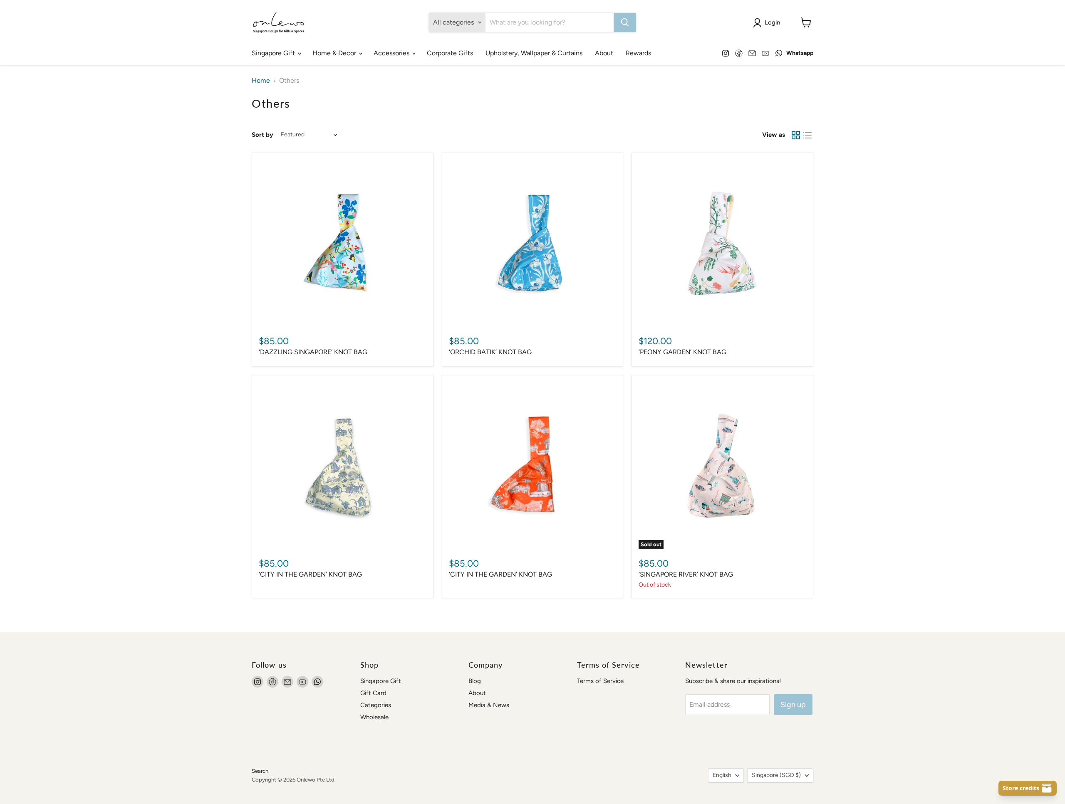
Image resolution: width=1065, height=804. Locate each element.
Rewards (638, 53)
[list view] (807, 135)
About (604, 53)
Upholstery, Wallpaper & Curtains (533, 53)
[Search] (625, 22)
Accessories (392, 53)
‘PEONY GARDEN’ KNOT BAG (682, 352)
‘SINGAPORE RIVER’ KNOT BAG (686, 574)
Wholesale (374, 717)
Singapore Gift (274, 53)
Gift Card (373, 693)
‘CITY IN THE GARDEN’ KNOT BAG (310, 574)
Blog (474, 681)
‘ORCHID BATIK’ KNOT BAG (490, 352)
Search (260, 771)
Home (261, 80)
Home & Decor (335, 53)
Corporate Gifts (450, 53)
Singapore (776, 775)
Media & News (488, 705)
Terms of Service (600, 681)
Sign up (793, 704)
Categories (375, 705)
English (722, 775)
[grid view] (796, 135)
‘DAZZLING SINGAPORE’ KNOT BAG (313, 352)
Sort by (262, 134)
